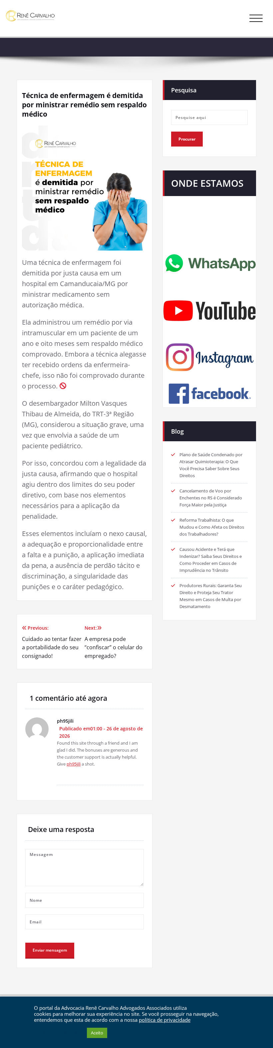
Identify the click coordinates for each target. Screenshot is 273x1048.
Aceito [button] (97, 1033)
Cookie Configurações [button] (59, 1033)
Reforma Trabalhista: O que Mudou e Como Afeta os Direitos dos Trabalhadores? (211, 527)
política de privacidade (164, 1019)
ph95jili (74, 764)
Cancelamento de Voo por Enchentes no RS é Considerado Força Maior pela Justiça (210, 498)
